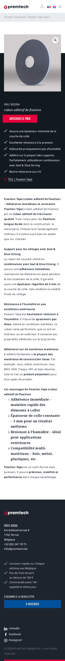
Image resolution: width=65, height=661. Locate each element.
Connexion (20, 17)
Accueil (8, 17)
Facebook (15, 634)
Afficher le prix (20, 118)
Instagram (15, 640)
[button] (55, 40)
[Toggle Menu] (59, 6)
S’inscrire (32, 604)
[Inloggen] (42, 6)
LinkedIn (14, 628)
